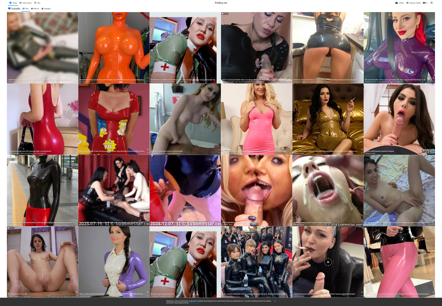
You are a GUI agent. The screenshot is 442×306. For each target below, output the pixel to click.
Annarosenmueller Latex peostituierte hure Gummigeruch (170, 82)
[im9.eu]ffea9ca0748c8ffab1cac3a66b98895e (239, 222)
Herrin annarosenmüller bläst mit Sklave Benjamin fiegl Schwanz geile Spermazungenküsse (255, 80)
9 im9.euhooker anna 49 (17, 294)
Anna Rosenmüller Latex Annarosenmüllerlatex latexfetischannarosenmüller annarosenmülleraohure (112, 151)
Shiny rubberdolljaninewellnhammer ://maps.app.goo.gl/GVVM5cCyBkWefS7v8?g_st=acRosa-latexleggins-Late (112, 294)
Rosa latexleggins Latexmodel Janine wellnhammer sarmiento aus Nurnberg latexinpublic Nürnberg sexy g (398, 294)
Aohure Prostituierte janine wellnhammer (167, 151)
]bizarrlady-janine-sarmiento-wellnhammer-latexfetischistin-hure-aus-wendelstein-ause (112, 80)
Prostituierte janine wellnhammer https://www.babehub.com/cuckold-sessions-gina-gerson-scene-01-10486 (255, 151)
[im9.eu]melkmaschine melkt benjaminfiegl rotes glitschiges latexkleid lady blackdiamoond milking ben (112, 222)
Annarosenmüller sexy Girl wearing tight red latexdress (29, 151)
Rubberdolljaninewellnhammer (163, 294)
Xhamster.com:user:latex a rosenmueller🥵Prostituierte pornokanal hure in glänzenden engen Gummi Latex (327, 80)
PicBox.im (221, 2)
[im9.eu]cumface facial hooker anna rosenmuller (312, 222)
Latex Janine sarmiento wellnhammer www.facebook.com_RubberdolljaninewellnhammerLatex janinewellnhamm (255, 294)
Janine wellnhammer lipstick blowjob (379, 151)
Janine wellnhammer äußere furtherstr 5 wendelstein (382, 296)
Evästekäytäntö (195, 303)
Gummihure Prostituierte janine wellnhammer (166, 153)
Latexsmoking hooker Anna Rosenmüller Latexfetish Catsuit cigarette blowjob (324, 294)
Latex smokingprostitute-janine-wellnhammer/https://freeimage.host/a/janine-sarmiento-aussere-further (327, 151)
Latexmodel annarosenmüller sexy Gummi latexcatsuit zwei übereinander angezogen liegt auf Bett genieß (41, 80)
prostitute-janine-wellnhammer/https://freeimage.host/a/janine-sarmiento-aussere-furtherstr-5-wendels (41, 222)
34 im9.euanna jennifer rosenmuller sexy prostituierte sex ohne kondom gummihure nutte (398, 222)
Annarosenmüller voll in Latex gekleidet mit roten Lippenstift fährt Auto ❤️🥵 (395, 80)
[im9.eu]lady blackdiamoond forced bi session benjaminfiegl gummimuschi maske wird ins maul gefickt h (184, 222)
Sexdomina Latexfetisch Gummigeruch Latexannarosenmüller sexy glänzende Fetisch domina (184, 80)
